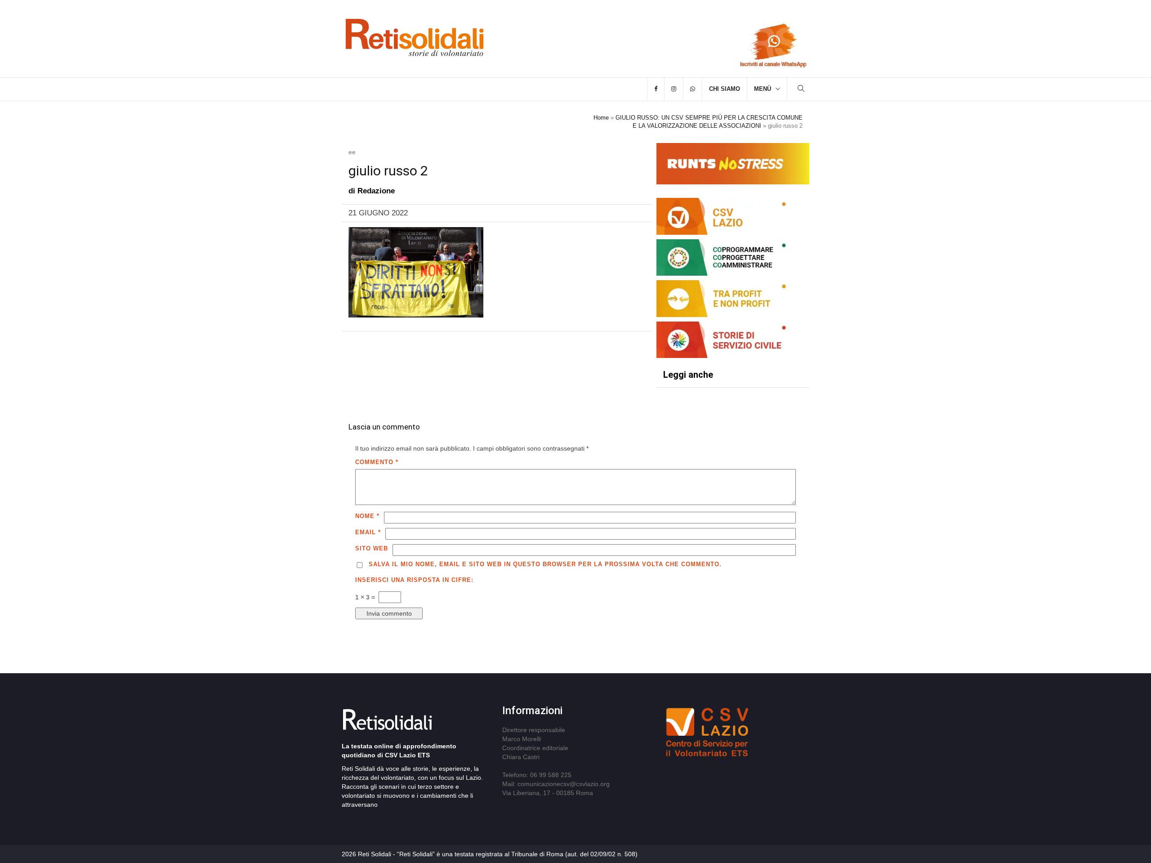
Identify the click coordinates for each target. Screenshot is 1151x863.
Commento (376, 462)
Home (601, 117)
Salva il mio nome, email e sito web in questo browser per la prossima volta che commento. (545, 564)
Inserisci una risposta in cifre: (414, 580)
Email (368, 532)
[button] (801, 90)
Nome (367, 516)
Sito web (371, 548)
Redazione (376, 191)
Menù (762, 88)
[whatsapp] (692, 89)
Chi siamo (724, 88)
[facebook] (655, 89)
